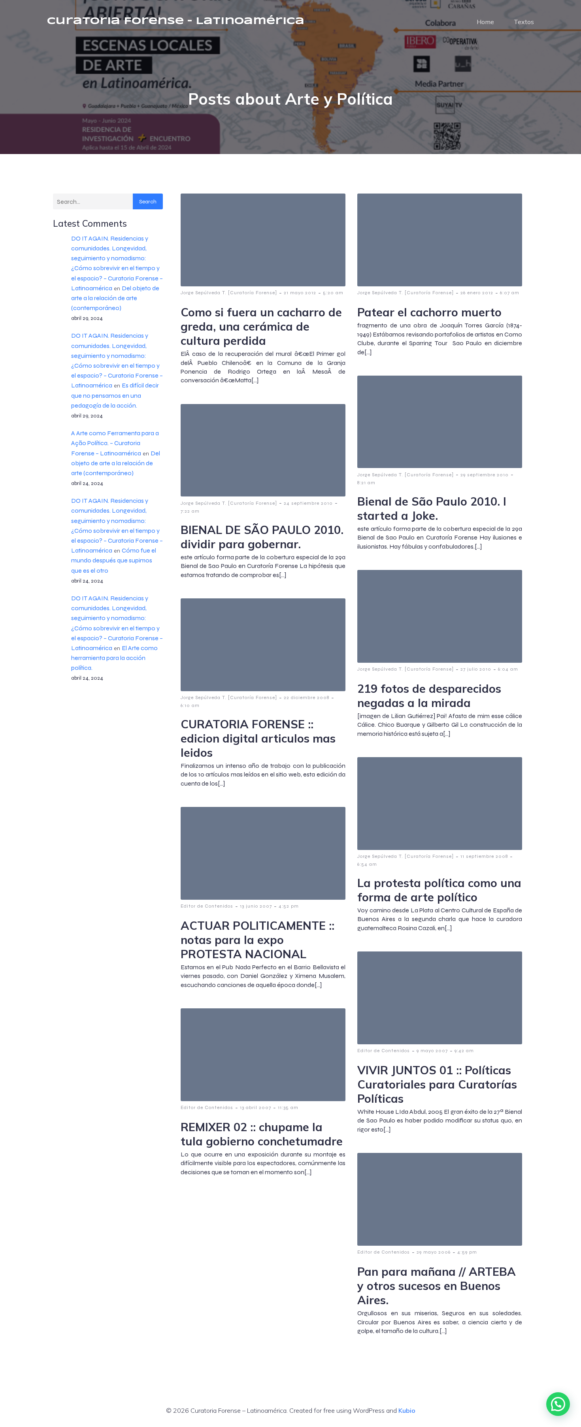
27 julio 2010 (475, 669)
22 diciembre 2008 (306, 697)
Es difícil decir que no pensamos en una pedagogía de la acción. (115, 395)
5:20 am (333, 292)
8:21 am (366, 482)
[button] (558, 1404)
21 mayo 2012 (300, 292)
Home (485, 22)
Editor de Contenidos (207, 906)
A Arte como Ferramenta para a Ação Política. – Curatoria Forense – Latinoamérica (115, 443)
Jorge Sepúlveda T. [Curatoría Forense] (229, 292)
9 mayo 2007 (432, 1050)
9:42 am (464, 1050)
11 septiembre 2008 (484, 856)
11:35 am (288, 1107)
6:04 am (508, 669)
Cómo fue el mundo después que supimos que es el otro (113, 560)
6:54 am (367, 864)
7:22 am (190, 511)
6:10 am (190, 705)
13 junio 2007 (256, 906)
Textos (524, 22)
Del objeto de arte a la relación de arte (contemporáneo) (115, 298)
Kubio (406, 1410)
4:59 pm (467, 1252)
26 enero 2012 (476, 292)
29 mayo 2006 (434, 1252)
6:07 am (509, 292)
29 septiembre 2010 (484, 475)
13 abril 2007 (255, 1107)
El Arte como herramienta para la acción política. (114, 657)
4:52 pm (289, 906)
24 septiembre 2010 (308, 503)
